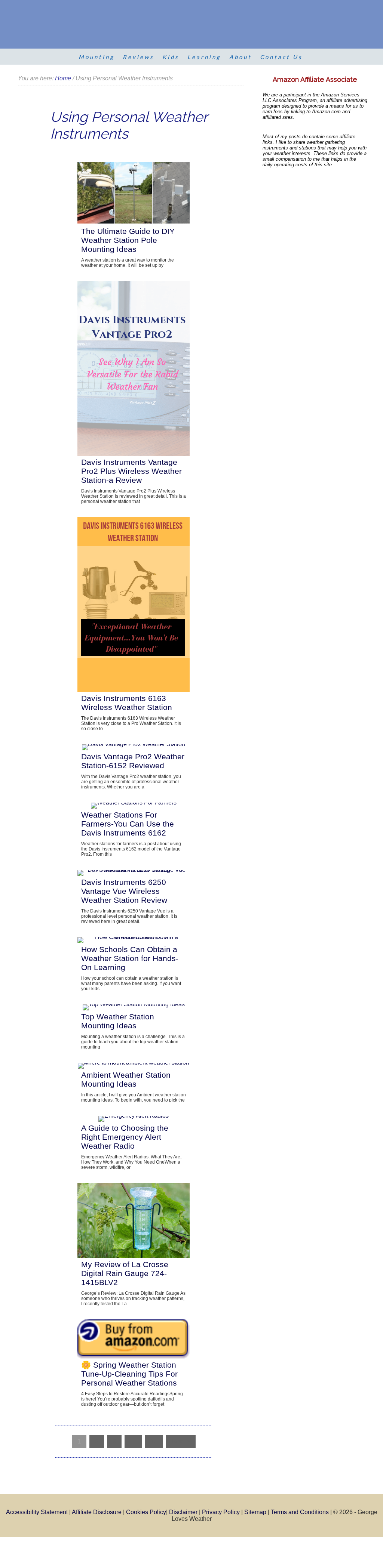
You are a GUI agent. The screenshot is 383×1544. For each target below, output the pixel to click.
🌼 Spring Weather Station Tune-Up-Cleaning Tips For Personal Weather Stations (129, 1374)
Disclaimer (183, 1512)
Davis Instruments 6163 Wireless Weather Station (126, 702)
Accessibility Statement (37, 1512)
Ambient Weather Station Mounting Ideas (126, 1079)
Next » (181, 1441)
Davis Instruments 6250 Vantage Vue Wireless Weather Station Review (124, 891)
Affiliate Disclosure (97, 1512)
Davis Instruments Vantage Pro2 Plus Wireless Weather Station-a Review (131, 471)
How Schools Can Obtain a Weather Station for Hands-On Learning (129, 958)
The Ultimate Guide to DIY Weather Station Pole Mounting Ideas (128, 240)
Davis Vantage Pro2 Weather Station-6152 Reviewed (132, 761)
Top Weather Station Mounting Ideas (117, 1021)
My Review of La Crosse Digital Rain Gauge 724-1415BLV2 (124, 1273)
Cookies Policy (146, 1512)
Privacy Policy (221, 1512)
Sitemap (255, 1512)
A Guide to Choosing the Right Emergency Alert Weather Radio (124, 1137)
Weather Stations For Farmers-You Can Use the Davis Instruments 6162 (127, 823)
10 (154, 1441)
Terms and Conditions (300, 1512)
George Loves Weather (180, 26)
